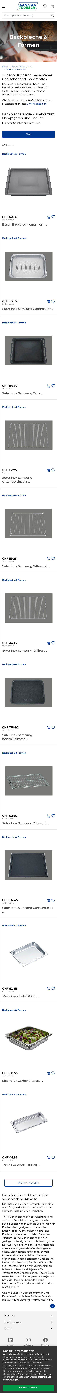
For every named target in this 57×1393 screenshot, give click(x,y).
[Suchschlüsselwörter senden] (52, 15)
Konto (7, 1328)
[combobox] (28, 15)
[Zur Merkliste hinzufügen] (52, 217)
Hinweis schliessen (28, 1387)
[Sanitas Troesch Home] (27, 6)
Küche (5, 67)
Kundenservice (13, 1322)
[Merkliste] (45, 6)
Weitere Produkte (28, 1183)
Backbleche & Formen (15, 69)
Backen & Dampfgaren (21, 67)
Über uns (9, 1315)
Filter (28, 134)
